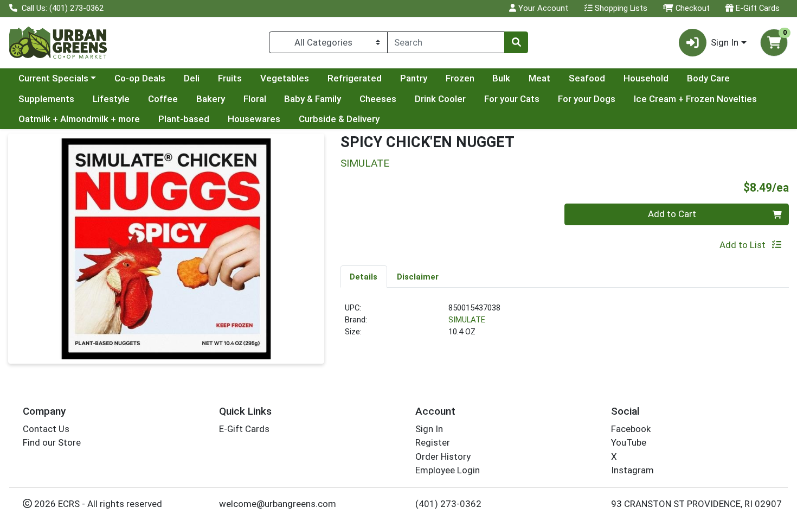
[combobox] (446, 42)
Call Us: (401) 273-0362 (62, 8)
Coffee (163, 98)
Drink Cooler (440, 98)
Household (646, 78)
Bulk (501, 78)
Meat (539, 78)
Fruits (230, 78)
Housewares (254, 118)
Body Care (708, 78)
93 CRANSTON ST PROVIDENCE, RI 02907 (696, 503)
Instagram (632, 470)
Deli (192, 78)
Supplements (46, 98)
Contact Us (46, 428)
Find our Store (52, 442)
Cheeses (377, 98)
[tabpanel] (564, 325)
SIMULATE (466, 320)
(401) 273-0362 (448, 503)
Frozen (460, 78)
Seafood (587, 78)
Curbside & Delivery (339, 118)
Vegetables (284, 78)
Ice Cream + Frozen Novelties (695, 98)
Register (432, 442)
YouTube (628, 442)
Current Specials (53, 78)
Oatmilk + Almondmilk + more (79, 118)
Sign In (429, 428)
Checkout (691, 8)
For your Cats (511, 98)
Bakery (210, 98)
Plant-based (183, 118)
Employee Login (447, 470)
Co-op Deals (139, 78)
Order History (443, 456)
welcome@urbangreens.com (277, 503)
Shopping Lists (620, 8)
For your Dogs (586, 98)
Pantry (413, 78)
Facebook (631, 428)
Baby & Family (312, 98)
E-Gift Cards (757, 8)
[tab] (364, 276)
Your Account (542, 8)
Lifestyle (111, 98)
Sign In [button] (724, 42)
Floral (254, 98)
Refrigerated (354, 78)
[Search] (516, 42)
